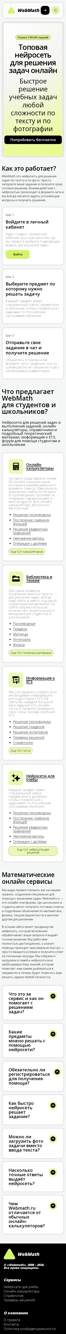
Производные (24, 623)
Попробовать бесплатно (33, 139)
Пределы (20, 629)
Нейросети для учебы (40, 777)
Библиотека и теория (39, 578)
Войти (17, 254)
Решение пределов (28, 726)
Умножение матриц (28, 538)
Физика (19, 644)
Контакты (11, 1324)
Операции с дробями (30, 543)
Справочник (23, 742)
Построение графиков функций (31, 522)
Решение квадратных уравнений (30, 531)
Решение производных (32, 514)
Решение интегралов (30, 732)
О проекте (12, 1320)
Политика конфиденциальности (30, 1328)
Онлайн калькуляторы (40, 466)
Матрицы (20, 634)
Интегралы (22, 639)
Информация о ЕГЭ (40, 680)
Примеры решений (28, 737)
